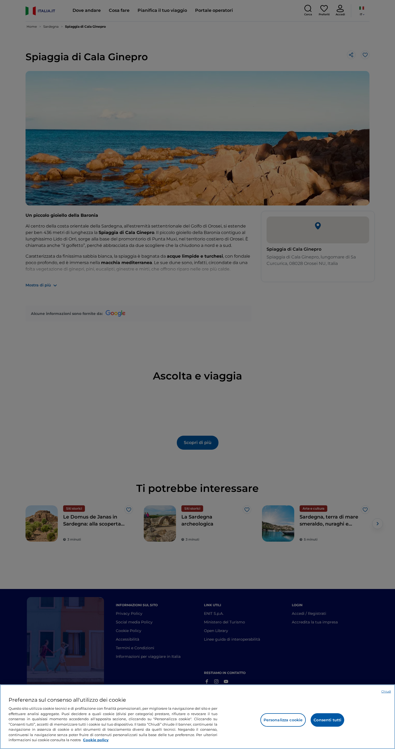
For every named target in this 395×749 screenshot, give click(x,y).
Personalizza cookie (283, 720)
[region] (197, 716)
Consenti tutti (327, 720)
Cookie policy (96, 740)
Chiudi (386, 691)
